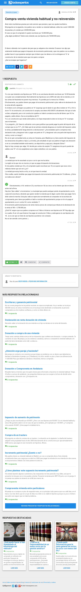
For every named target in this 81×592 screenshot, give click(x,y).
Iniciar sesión (52, 3)
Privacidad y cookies (50, 582)
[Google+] (19, 585)
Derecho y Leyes (11, 12)
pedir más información (38, 281)
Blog (22, 582)
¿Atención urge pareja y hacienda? (21, 351)
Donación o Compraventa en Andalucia (24, 368)
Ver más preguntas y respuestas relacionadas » (40, 506)
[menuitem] (17, 67)
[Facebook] (16, 585)
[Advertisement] (29, 40)
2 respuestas (12, 380)
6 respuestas (12, 446)
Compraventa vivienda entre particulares (25, 488)
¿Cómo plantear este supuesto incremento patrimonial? (32, 470)
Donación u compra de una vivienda (22, 333)
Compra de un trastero (16, 435)
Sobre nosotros (11, 582)
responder (22, 281)
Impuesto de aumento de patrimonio (22, 417)
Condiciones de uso (37, 582)
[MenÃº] (5, 2)
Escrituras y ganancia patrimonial (21, 302)
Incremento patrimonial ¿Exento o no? (23, 453)
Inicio (4, 582)
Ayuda (18, 582)
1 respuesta (12, 313)
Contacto (27, 582)
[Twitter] (12, 585)
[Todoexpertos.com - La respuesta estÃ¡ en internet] (18, 2)
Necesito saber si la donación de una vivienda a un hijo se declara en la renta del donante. (36, 323)
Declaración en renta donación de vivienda (25, 320)
